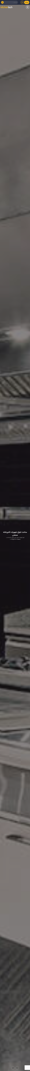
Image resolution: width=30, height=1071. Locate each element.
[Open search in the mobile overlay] (9, 2)
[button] (27, 7)
